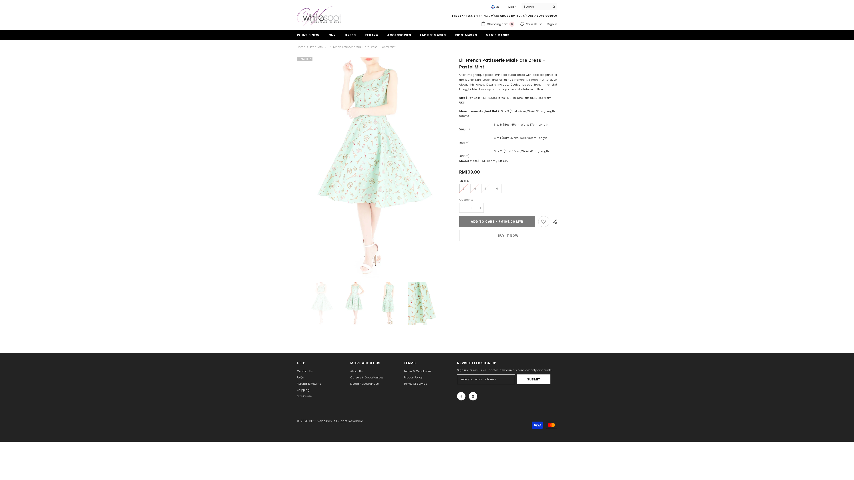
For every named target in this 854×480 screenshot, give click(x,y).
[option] (371, 167)
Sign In (552, 24)
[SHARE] (553, 221)
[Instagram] (473, 396)
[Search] (539, 6)
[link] (543, 221)
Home (301, 47)
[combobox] (536, 6)
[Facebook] (461, 396)
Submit (533, 379)
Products (316, 47)
